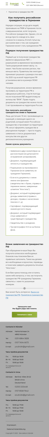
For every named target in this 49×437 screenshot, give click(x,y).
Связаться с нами (24, 315)
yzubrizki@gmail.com (24, 347)
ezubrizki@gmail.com (25, 395)
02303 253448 (30, 2)
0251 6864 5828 (31, 5)
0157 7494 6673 (22, 342)
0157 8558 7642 (21, 391)
